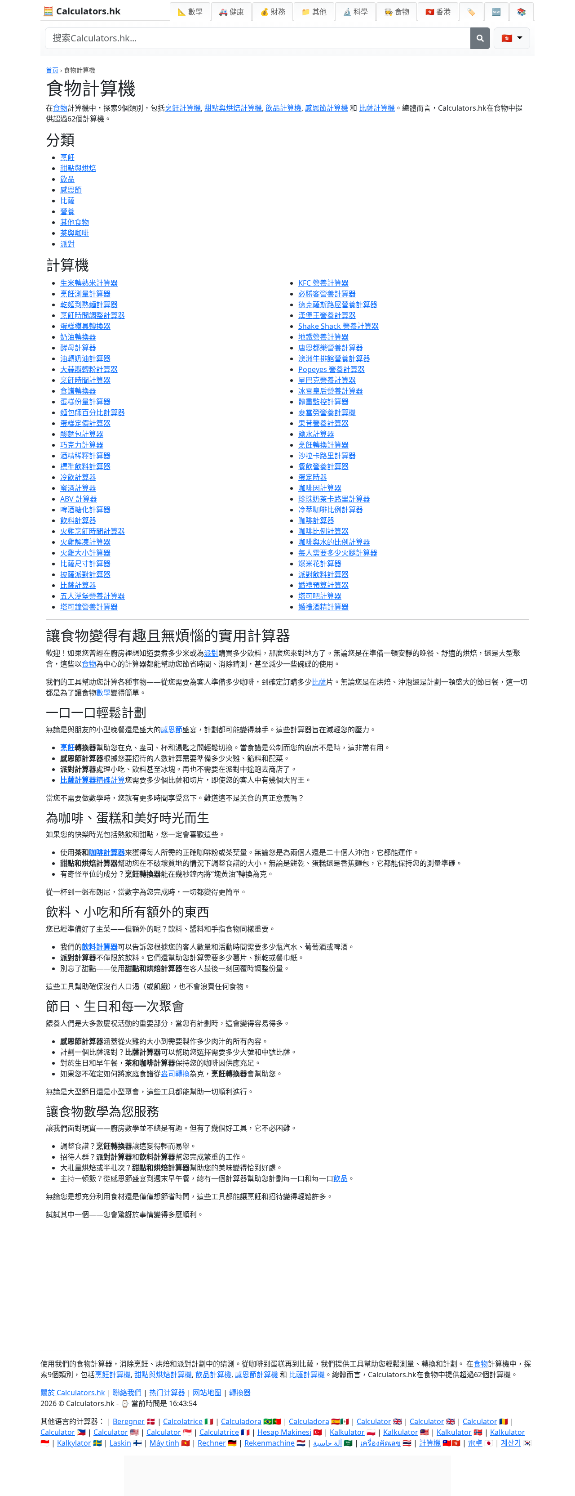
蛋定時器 (312, 477)
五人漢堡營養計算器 (92, 596)
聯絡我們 (127, 1392)
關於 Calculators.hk (72, 1392)
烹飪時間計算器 (85, 380)
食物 (60, 108)
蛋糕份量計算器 (85, 402)
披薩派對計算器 (85, 574)
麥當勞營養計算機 (327, 412)
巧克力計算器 (81, 445)
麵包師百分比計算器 (92, 412)
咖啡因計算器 (319, 488)
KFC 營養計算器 (323, 283)
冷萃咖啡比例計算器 (330, 510)
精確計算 (110, 780)
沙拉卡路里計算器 (327, 456)
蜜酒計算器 (78, 488)
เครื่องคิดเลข (380, 1443)
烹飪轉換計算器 (323, 445)
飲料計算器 (78, 520)
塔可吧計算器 (319, 596)
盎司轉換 (175, 1074)
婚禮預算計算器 (323, 585)
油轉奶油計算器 (85, 358)
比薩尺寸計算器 (85, 564)
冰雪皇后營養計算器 (330, 391)
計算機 (430, 1443)
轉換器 (240, 1392)
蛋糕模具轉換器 (85, 326)
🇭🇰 (438, 12)
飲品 (67, 179)
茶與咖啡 (74, 233)
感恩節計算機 (326, 108)
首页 (52, 70)
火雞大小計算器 (85, 553)
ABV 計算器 (78, 499)
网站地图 (207, 1392)
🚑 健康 (231, 12)
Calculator (374, 1421)
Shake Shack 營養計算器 (338, 326)
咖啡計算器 (316, 520)
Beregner (129, 1421)
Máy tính (164, 1443)
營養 (67, 211)
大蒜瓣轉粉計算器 (89, 369)
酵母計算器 (78, 348)
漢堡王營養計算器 (327, 315)
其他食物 (74, 222)
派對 (67, 244)
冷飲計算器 (78, 477)
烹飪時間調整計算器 (92, 315)
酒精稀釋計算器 (85, 456)
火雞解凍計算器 (85, 542)
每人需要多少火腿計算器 (337, 553)
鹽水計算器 (316, 434)
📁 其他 (314, 12)
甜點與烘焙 (78, 168)
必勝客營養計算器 (327, 294)
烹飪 (67, 157)
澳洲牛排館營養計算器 (334, 358)
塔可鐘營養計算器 (89, 607)
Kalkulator (347, 1432)
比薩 (67, 201)
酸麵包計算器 (81, 434)
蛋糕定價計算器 (85, 423)
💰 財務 (272, 12)
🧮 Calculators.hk (81, 11)
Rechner (212, 1443)
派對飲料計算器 (323, 574)
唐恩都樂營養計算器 (330, 348)
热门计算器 (167, 1392)
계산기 (511, 1443)
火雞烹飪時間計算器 (92, 531)
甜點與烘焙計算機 (233, 108)
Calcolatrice (183, 1421)
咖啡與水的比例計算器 (334, 542)
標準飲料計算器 (85, 466)
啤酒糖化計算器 (85, 510)
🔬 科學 (355, 12)
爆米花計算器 (319, 564)
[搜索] (480, 38)
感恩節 (71, 190)
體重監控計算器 (323, 402)
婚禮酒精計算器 (323, 607)
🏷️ (471, 12)
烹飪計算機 (183, 108)
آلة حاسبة (327, 1443)
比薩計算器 (78, 585)
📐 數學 (190, 12)
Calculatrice (219, 1432)
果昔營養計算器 (323, 423)
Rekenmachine (269, 1443)
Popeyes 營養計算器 (331, 369)
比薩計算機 (377, 108)
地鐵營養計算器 (323, 337)
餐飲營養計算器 (323, 466)
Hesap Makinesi (284, 1432)
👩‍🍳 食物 (396, 12)
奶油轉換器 (78, 337)
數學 (103, 693)
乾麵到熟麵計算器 (89, 304)
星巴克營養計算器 (327, 380)
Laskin (120, 1443)
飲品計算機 (283, 108)
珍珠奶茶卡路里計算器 (334, 499)
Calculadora (241, 1421)
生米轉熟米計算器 (89, 283)
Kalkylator (74, 1443)
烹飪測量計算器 (85, 294)
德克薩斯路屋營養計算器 (337, 304)
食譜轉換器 (78, 391)
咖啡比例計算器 (323, 531)
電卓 (475, 1443)
